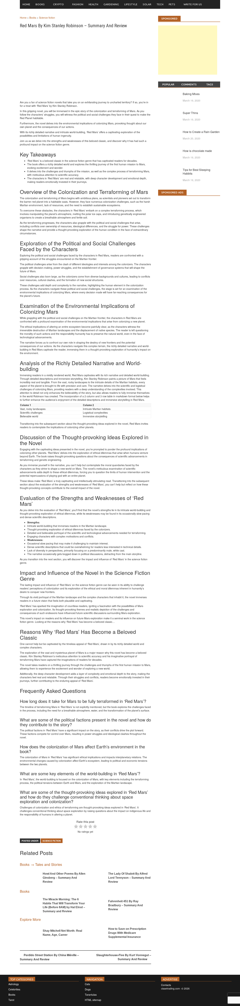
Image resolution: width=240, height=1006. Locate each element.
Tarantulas (91, 994)
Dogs (88, 989)
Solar (147, 4)
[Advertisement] (187, 53)
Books (40, 4)
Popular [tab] (168, 84)
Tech (160, 4)
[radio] (76, 826)
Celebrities (14, 989)
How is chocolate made (197, 151)
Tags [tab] (209, 84)
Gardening (111, 4)
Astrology (13, 984)
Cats (87, 984)
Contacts (166, 985)
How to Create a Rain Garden (201, 132)
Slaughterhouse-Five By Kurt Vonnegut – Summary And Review (123, 957)
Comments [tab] (189, 84)
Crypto (58, 4)
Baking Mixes (191, 94)
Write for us (193, 4)
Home (26, 4)
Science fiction (47, 17)
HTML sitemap (93, 1000)
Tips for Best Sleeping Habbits (196, 171)
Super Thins (190, 113)
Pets (172, 4)
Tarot (11, 1000)
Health (93, 4)
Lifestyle (130, 4)
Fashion (77, 4)
